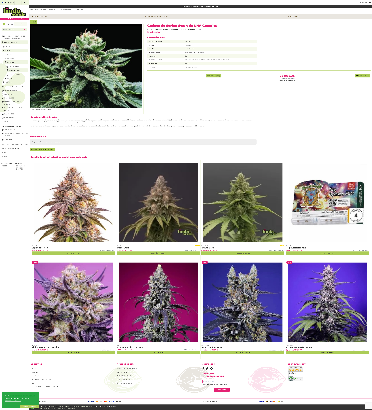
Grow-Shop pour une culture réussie (14, 109)
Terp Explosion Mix (296, 248)
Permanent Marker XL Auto (300, 347)
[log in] (18, 3)
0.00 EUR (9, 24)
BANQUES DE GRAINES (12, 126)
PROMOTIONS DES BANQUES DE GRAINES (16, 135)
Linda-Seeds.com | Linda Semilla (105, 406)
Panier (21, 24)
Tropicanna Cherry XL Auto (130, 347)
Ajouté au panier (363, 76)
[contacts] (25, 3)
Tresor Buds (123, 248)
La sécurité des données (41, 379)
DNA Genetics (153, 32)
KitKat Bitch (207, 248)
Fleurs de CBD (9, 98)
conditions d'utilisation (127, 368)
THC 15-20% (58, 10)
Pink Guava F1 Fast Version (45, 347)
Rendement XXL (15, 75)
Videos (4, 157)
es (363, 2)
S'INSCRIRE (222, 390)
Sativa (7, 47)
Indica (51, 10)
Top (31, 10)
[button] (11, 406)
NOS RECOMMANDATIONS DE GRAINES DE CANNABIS (14, 37)
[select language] (3, 3)
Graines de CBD (9, 94)
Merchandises (9, 118)
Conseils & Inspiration (10, 149)
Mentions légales (124, 376)
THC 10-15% (10, 58)
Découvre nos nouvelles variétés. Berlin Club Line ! (200, 6)
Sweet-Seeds (35, 246)
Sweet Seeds (289, 246)
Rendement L (14, 66)
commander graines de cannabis (20, 168)
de (360, 2)
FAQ (32, 383)
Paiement (35, 372)
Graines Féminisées (40, 10)
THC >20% (10, 78)
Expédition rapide (210, 401)
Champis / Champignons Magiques (12, 103)
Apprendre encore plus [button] (13, 401)
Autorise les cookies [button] (29, 406)
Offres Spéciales (10, 130)
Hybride (8, 82)
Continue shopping (213, 76)
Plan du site (122, 372)
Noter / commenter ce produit (43, 149)
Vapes (6, 121)
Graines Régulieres (10, 91)
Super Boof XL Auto (211, 347)
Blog (4, 153)
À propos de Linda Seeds (127, 383)
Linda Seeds (120, 246)
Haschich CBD (9, 114)
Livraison (35, 368)
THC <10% (10, 55)
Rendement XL (68, 10)
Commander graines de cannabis (44, 387)
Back (34, 22)
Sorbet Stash (79, 10)
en (366, 2)
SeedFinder (8, 140)
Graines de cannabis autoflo (14, 87)
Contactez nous (123, 379)
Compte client (37, 376)
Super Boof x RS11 (41, 248)
